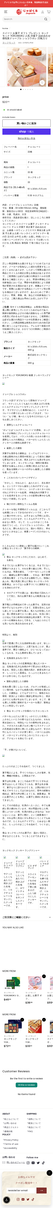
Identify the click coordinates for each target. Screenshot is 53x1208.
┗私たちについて (10, 1119)
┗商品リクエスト (10, 1127)
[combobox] (26, 19)
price (5, 97)
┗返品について (34, 1127)
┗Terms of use (10, 1144)
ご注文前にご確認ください (16, 917)
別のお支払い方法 (26, 138)
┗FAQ (30, 1131)
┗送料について (34, 1119)
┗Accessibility (9, 1148)
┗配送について (34, 1123)
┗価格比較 (7, 1131)
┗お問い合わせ (9, 1123)
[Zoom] (42, 82)
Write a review (26, 1085)
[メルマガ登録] (41, 1191)
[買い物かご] (48, 12)
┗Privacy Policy (10, 1140)
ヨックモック (8, 42)
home (5, 28)
